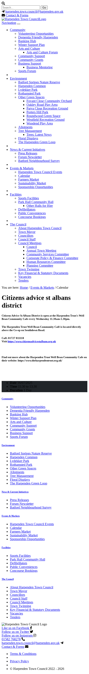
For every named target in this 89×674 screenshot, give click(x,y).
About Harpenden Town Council (39, 228)
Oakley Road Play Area (42, 104)
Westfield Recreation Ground (45, 119)
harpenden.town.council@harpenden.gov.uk (34, 11)
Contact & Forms (17, 15)
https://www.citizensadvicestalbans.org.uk (32, 341)
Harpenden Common (32, 86)
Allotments (25, 127)
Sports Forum (27, 71)
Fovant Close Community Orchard (49, 101)
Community (17, 30)
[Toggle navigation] (18, 24)
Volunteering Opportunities (36, 33)
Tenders (23, 280)
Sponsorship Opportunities (35, 187)
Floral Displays (28, 138)
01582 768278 (11, 639)
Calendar (24, 175)
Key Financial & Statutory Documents (43, 273)
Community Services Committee (47, 254)
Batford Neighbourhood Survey (39, 161)
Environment (18, 78)
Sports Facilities (28, 198)
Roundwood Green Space (43, 116)
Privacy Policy (19, 661)
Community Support (31, 56)
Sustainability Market (32, 183)
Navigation (9, 23)
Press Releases (27, 153)
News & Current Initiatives (27, 149)
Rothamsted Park (29, 93)
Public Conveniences (32, 213)
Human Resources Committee (46, 262)
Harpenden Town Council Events (40, 172)
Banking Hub (27, 41)
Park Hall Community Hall (35, 202)
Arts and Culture (29, 48)
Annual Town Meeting (41, 250)
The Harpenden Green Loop (36, 142)
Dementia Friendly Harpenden (38, 37)
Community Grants (30, 60)
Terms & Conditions (23, 654)
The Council (18, 224)
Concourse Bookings (32, 217)
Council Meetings (29, 243)
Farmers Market (28, 179)
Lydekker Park (27, 89)
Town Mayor (26, 232)
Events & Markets (22, 168)
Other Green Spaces (31, 97)
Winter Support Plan (31, 45)
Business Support (29, 63)
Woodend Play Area (39, 123)
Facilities (16, 194)
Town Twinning (28, 269)
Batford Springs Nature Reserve (39, 82)
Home (24, 287)
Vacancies (24, 276)
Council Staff (27, 239)
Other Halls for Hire (39, 205)
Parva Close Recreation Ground (47, 108)
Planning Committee (39, 265)
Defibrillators (26, 209)
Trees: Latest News (39, 134)
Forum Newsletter (30, 157)
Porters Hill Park (37, 112)
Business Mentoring (39, 67)
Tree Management (30, 131)
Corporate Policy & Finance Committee (52, 258)
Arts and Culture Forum (42, 52)
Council (31, 247)
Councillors (25, 235)
